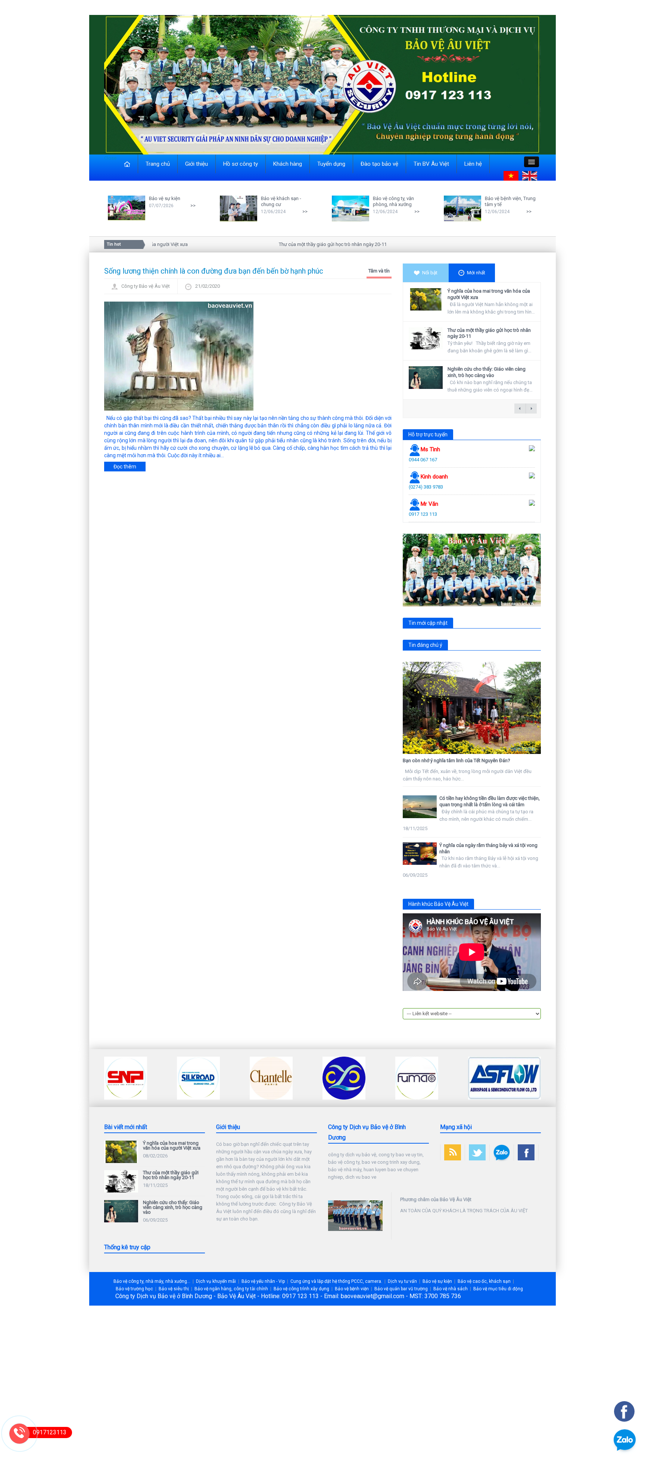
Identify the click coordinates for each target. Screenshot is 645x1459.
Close (110, 158)
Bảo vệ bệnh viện (352, 1288)
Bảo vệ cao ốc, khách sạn (484, 1281)
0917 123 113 (423, 514)
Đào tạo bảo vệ (379, 163)
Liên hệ (473, 163)
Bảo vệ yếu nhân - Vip (263, 1281)
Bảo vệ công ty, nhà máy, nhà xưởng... (151, 1281)
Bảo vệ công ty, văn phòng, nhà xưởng (393, 201)
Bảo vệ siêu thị (174, 1288)
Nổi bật (429, 272)
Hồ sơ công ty (240, 163)
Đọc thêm (124, 467)
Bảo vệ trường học (134, 1288)
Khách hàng (287, 163)
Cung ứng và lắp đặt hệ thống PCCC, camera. (336, 1281)
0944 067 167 (423, 459)
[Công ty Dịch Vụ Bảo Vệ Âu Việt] (322, 84)
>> (193, 205)
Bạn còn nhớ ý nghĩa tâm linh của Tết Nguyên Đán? (456, 760)
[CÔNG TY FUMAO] (343, 1078)
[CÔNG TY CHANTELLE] (198, 1078)
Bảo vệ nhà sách (450, 1288)
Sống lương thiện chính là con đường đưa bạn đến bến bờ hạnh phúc (213, 270)
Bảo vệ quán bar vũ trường (401, 1288)
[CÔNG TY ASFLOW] (431, 1078)
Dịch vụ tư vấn (402, 1281)
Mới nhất (476, 272)
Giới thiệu (196, 163)
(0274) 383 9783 (426, 487)
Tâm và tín (379, 271)
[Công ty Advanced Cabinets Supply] (489, 1078)
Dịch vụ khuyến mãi (216, 1281)
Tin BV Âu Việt (431, 163)
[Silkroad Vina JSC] (125, 1078)
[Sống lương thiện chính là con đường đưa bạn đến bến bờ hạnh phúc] (178, 355)
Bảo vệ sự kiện (164, 198)
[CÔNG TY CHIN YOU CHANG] (271, 1078)
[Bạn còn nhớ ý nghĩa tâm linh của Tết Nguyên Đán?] (472, 708)
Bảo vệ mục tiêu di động (498, 1288)
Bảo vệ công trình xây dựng (301, 1288)
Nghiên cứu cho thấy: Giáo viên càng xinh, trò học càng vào (487, 372)
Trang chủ (158, 163)
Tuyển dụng (331, 163)
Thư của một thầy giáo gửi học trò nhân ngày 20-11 (308, 244)
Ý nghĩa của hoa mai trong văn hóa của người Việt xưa (171, 1145)
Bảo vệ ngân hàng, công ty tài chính (231, 1288)
